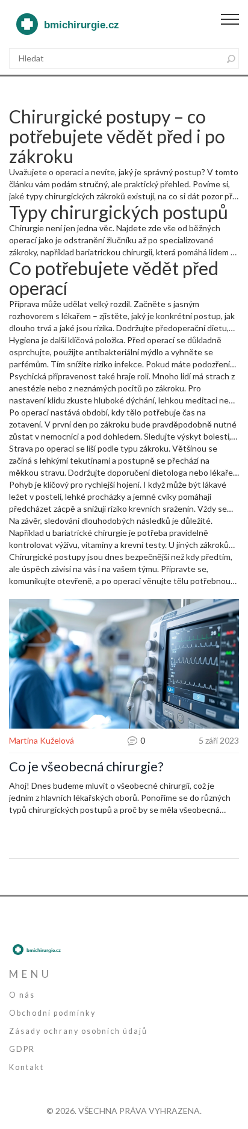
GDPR (22, 1049)
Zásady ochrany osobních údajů (78, 1031)
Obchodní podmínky (52, 1013)
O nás (22, 995)
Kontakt (26, 1067)
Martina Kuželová (41, 740)
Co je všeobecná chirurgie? (86, 766)
